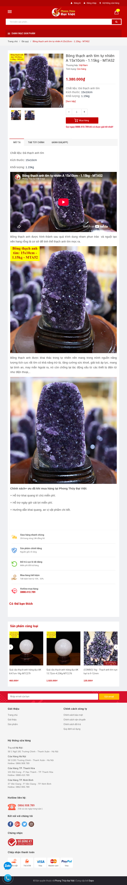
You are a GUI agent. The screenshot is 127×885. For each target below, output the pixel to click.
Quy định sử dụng (72, 729)
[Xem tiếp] (71, 101)
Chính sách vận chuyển (75, 719)
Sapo (91, 880)
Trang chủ (13, 715)
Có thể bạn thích (21, 603)
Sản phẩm (13, 724)
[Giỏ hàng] (117, 12)
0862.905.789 (22, 787)
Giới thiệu (12, 719)
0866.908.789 (22, 763)
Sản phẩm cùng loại (24, 626)
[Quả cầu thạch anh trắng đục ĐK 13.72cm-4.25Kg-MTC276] (26, 648)
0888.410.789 (82, 127)
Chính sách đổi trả (72, 724)
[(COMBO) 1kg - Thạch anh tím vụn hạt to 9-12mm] (63, 648)
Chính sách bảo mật (73, 715)
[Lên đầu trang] (120, 439)
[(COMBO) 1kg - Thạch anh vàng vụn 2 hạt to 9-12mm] (101, 648)
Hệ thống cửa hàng (110, 3)
